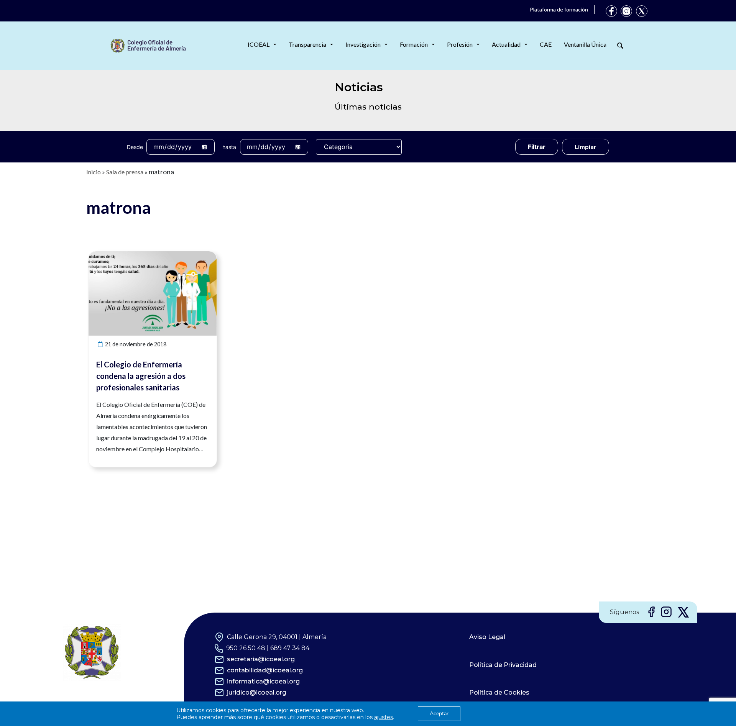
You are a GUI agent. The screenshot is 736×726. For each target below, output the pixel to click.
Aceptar (439, 713)
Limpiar (585, 146)
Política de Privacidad (503, 665)
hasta (229, 147)
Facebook (611, 11)
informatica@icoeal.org (263, 681)
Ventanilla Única (585, 44)
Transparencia (307, 44)
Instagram (626, 11)
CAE (546, 44)
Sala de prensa (124, 171)
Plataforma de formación (559, 9)
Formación (414, 44)
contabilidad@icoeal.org (265, 670)
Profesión (460, 44)
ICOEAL (258, 44)
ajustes (383, 717)
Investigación (363, 44)
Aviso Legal (487, 637)
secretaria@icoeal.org (261, 659)
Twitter (641, 11)
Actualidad (506, 44)
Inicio (93, 171)
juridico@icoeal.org (256, 692)
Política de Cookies (499, 692)
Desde (135, 147)
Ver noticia (202, 255)
